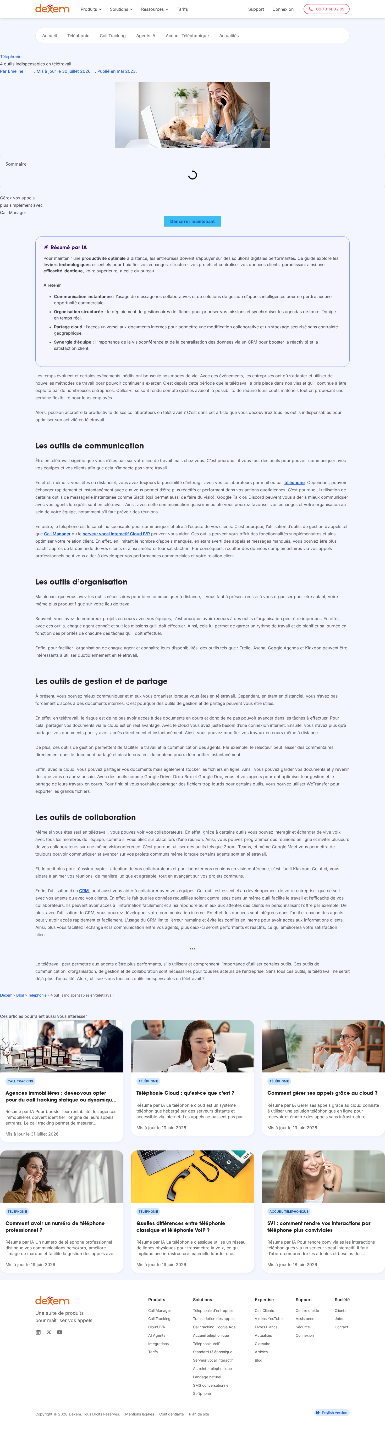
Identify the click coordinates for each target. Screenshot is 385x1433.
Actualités (229, 35)
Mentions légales (139, 1414)
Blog (20, 995)
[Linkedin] (38, 1332)
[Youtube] (59, 1332)
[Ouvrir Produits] (100, 9)
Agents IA (145, 35)
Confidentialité (171, 1414)
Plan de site (199, 1414)
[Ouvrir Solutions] (131, 9)
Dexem (6, 995)
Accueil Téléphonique (187, 35)
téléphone (294, 482)
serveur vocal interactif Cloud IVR (116, 533)
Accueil (49, 35)
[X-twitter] (49, 1332)
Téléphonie (78, 35)
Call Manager (57, 533)
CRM (84, 890)
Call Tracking (113, 35)
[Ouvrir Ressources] (167, 9)
